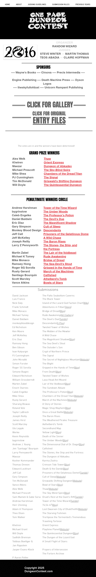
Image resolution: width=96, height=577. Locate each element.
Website (84, 359)
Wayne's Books (26, 72)
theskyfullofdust (28, 87)
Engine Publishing (24, 80)
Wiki (86, 303)
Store (68, 307)
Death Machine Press (56, 80)
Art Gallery (67, 315)
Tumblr (63, 319)
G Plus (60, 323)
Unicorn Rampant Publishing (64, 87)
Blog (62, 311)
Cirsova (46, 72)
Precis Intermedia (68, 72)
